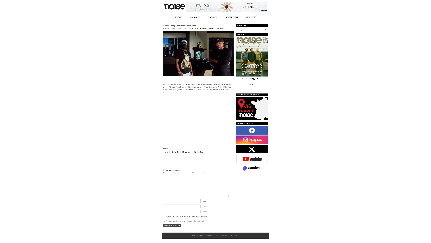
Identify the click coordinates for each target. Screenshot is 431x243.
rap (213, 28)
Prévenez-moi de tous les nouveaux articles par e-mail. (185, 221)
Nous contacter (221, 235)
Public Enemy (207, 28)
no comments (221, 28)
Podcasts (212, 17)
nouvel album (198, 28)
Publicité (234, 235)
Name (204, 201)
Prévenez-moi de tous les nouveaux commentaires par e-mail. (187, 216)
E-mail (204, 206)
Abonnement (232, 17)
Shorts (179, 28)
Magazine (251, 17)
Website (204, 211)
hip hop (191, 28)
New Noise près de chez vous (202, 235)
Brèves (178, 17)
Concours (195, 17)
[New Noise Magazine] (174, 7)
